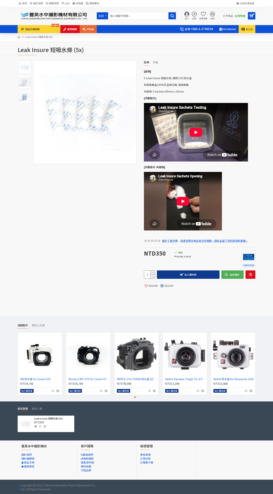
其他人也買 (38, 325)
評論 (155, 62)
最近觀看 (23, 408)
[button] (135, 397)
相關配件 (23, 325)
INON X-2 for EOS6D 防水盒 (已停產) (137, 379)
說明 (146, 62)
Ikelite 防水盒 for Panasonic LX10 (233, 379)
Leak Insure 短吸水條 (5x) (48, 418)
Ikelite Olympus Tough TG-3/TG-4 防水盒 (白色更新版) (185, 379)
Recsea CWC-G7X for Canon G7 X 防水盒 (89, 379)
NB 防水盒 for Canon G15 (35, 379)
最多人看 (37, 408)
